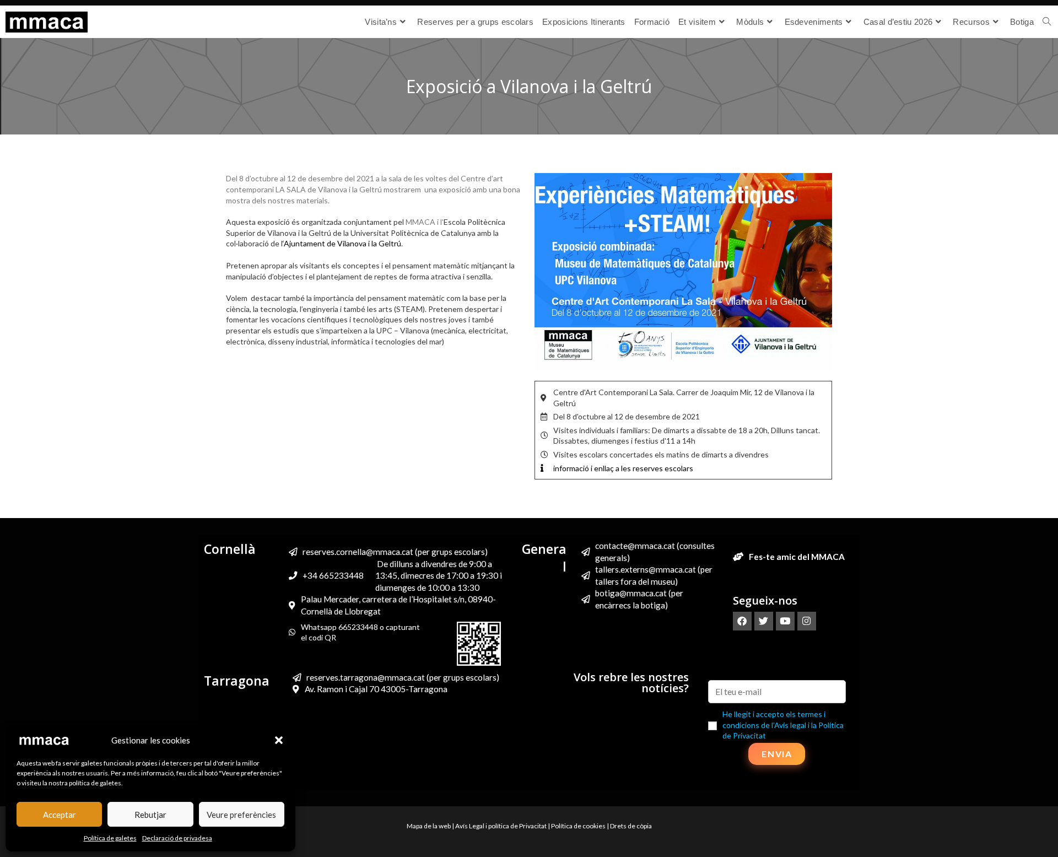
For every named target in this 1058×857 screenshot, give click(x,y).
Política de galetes (110, 838)
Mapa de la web (429, 826)
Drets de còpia (631, 826)
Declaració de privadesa (177, 838)
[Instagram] (806, 621)
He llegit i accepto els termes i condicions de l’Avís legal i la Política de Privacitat (783, 724)
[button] (278, 740)
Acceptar (59, 815)
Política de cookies (578, 826)
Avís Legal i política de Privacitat (501, 826)
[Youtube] (785, 621)
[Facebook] (742, 621)
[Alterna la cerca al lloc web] (1046, 22)
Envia (777, 753)
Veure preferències (241, 815)
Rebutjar (150, 815)
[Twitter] (763, 621)
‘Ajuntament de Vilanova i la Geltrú (342, 243)
